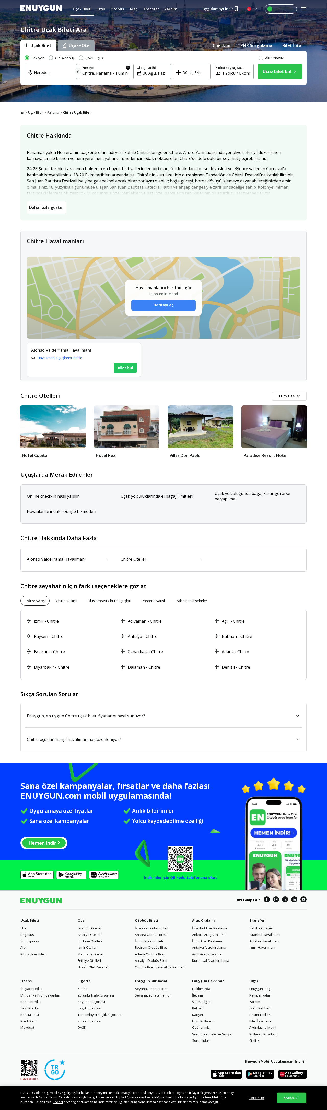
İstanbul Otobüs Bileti (151, 928)
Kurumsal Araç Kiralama (210, 960)
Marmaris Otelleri (91, 954)
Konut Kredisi (30, 1001)
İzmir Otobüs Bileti (149, 941)
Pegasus (27, 934)
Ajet (23, 947)
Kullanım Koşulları (263, 1034)
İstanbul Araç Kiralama (209, 928)
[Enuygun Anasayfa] (41, 9)
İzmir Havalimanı (262, 947)
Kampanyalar (259, 995)
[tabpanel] (163, 68)
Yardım (254, 1001)
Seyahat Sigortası (91, 1001)
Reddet (58, 1102)
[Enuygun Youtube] (303, 900)
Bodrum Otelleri (90, 941)
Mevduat (27, 1027)
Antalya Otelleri (89, 934)
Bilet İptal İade (260, 1021)
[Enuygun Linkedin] (294, 900)
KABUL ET (291, 1097)
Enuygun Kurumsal (151, 981)
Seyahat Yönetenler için (153, 995)
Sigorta (84, 981)
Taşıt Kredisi (29, 1008)
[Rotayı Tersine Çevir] (78, 72)
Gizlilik (254, 1040)
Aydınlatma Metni (262, 1027)
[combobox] (54, 75)
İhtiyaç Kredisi (31, 988)
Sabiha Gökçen (261, 928)
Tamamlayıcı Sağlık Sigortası (99, 1014)
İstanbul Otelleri (90, 928)
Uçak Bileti (35, 112)
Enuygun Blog (259, 988)
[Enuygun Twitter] (285, 900)
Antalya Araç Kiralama (209, 947)
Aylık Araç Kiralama (206, 954)
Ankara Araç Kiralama (209, 934)
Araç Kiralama (203, 920)
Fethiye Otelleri (89, 960)
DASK (82, 1027)
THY (23, 928)
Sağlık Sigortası (89, 1008)
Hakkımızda (201, 988)
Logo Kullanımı (203, 1021)
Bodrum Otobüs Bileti (151, 947)
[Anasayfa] (22, 113)
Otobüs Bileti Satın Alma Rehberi (160, 967)
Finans (26, 981)
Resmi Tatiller (259, 1014)
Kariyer (197, 1014)
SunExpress (29, 941)
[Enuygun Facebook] (267, 900)
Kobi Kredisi (29, 1014)
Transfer (257, 920)
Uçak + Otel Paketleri (94, 967)
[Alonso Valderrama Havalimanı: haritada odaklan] (84, 360)
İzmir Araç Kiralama (207, 941)
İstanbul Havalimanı (264, 934)
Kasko (82, 988)
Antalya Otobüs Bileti (151, 960)
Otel (81, 920)
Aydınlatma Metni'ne (209, 1097)
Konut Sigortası (89, 1021)
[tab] (38, 45)
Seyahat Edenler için (151, 988)
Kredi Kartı (28, 1021)
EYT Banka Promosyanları (40, 995)
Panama (53, 112)
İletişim (197, 995)
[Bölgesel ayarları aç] (252, 9)
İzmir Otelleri (87, 947)
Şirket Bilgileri (202, 1001)
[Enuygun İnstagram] (276, 900)
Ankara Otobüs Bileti (151, 934)
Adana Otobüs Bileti (150, 954)
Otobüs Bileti (146, 920)
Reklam (198, 1008)
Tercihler (256, 1097)
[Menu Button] (281, 9)
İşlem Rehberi (260, 1008)
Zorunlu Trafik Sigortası (96, 995)
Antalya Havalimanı (264, 941)
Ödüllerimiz (201, 1027)
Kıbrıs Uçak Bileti (33, 954)
